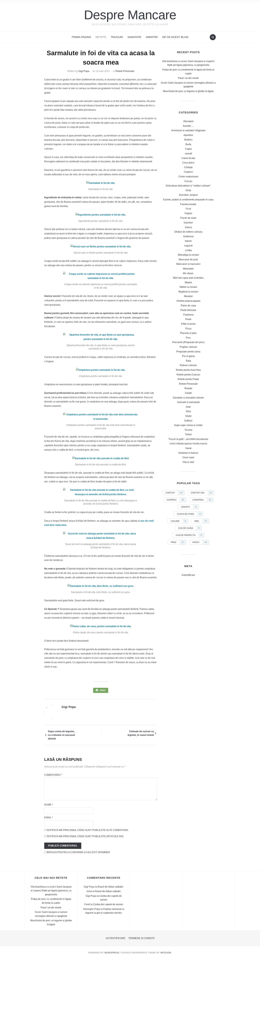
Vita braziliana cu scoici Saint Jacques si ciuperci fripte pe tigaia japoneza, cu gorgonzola (51, 890)
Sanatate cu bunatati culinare (188, 397)
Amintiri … (188, 126)
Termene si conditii (141, 938)
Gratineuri (188, 236)
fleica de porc (189, 514)
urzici (199, 542)
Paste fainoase (188, 310)
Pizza (188, 328)
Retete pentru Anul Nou (188, 370)
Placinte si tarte (188, 333)
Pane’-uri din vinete (188, 78)
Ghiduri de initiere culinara (188, 231)
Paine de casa (188, 305)
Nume (48, 804)
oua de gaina (188, 528)
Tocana (188, 430)
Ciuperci (188, 172)
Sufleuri (188, 420)
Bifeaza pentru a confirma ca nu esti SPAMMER (78, 852)
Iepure (188, 241)
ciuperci (175, 500)
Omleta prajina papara (188, 301)
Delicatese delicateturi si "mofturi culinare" (188, 185)
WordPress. (112, 952)
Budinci (188, 139)
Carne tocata (188, 158)
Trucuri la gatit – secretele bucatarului (188, 439)
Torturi (188, 434)
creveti (188, 507)
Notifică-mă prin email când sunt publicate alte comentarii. (87, 830)
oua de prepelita (189, 535)
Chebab (188, 167)
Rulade (188, 388)
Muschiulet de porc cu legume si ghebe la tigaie (188, 91)
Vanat (188, 448)
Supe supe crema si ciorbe (188, 425)
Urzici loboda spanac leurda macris (188, 443)
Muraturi (188, 296)
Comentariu (53, 775)
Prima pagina (81, 37)
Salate (188, 393)
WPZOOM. (166, 952)
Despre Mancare (130, 15)
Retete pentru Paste (188, 379)
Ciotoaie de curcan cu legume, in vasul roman (141, 733)
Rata (188, 360)
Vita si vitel (188, 462)
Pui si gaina (188, 356)
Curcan (188, 181)
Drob (188, 190)
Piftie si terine (188, 324)
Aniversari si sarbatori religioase (188, 130)
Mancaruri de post (188, 259)
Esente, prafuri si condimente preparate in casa (188, 199)
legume (178, 521)
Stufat (188, 416)
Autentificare (188, 575)
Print (103, 690)
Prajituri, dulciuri (188, 347)
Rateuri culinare (188, 365)
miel (200, 521)
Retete (101, 37)
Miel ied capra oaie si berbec (188, 278)
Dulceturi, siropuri (188, 195)
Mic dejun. (188, 273)
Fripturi (188, 213)
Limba (188, 250)
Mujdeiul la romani (188, 291)
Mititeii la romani (188, 287)
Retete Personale (125, 71)
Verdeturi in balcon (188, 453)
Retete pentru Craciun (188, 374)
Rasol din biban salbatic (110, 886)
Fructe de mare (188, 218)
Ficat (188, 208)
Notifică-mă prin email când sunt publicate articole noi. (85, 836)
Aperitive (188, 135)
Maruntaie (188, 268)
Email (48, 817)
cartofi (174, 493)
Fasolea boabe (188, 204)
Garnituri (188, 222)
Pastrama (188, 314)
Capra (188, 149)
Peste (188, 319)
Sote (188, 407)
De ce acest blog (175, 37)
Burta (188, 144)
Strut (188, 411)
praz (177, 542)
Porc (188, 337)
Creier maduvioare (188, 176)
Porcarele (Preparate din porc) (188, 342)
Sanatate (134, 37)
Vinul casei (188, 457)
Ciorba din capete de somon (108, 904)
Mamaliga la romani (188, 255)
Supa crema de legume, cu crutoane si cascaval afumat (61, 735)
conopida (201, 500)
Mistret (188, 282)
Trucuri (117, 37)
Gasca (188, 227)
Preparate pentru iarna (188, 351)
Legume (188, 245)
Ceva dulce (188, 162)
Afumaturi (188, 121)
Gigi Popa (84, 71)
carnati (188, 153)
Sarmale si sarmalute (188, 402)
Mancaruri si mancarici (188, 264)
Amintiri (152, 37)
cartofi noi (201, 493)
